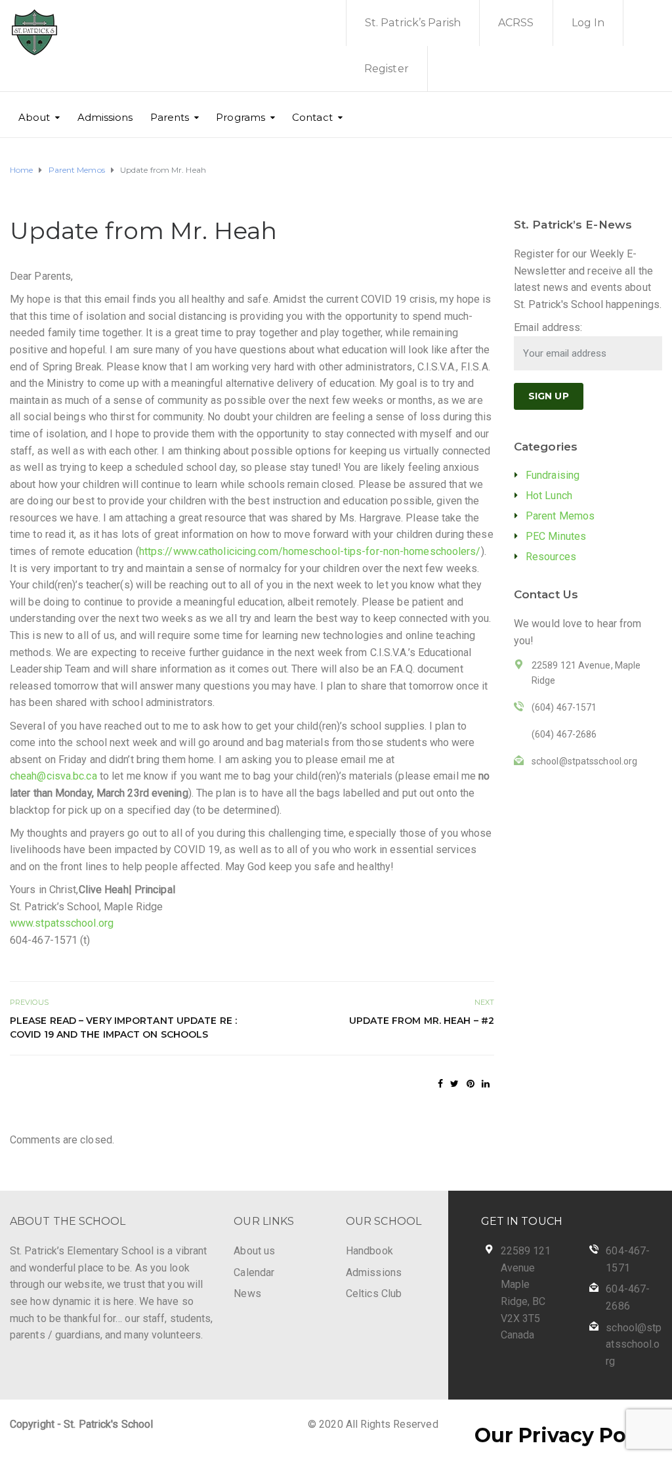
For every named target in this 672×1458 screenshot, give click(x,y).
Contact (312, 117)
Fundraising (552, 475)
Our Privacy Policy (568, 1435)
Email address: (548, 327)
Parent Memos (560, 516)
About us (254, 1251)
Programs (240, 117)
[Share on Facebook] (440, 1083)
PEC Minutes (556, 536)
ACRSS (516, 22)
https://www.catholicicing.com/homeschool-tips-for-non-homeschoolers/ (310, 551)
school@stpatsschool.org (634, 1344)
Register (386, 68)
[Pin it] (470, 1083)
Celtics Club (374, 1293)
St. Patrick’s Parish (413, 22)
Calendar (254, 1272)
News (247, 1293)
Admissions (105, 117)
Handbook (369, 1251)
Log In (588, 22)
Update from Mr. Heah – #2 (421, 1021)
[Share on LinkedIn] (486, 1083)
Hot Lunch (549, 495)
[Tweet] (454, 1083)
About (34, 117)
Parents (170, 117)
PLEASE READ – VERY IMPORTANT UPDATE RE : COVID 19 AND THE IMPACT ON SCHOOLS (123, 1027)
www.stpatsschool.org (62, 923)
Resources (551, 556)
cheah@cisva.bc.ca (53, 776)
